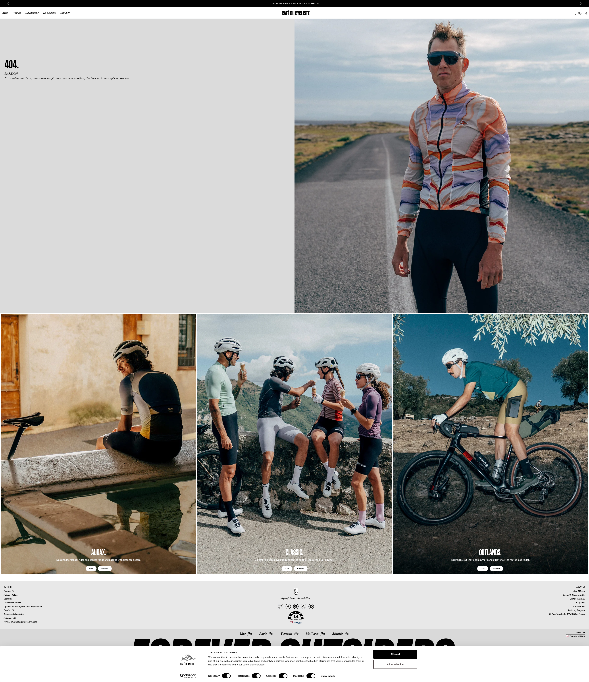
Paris (263, 633)
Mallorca (312, 633)
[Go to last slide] (8, 3)
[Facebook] (288, 606)
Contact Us (9, 591)
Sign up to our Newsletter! (296, 598)
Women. (105, 568)
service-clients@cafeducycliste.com (20, 622)
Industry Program (576, 610)
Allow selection (395, 664)
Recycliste (580, 602)
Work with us (578, 606)
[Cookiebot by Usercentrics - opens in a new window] (188, 676)
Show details (328, 676)
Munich (337, 633)
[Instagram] (280, 606)
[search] (573, 12)
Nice (243, 633)
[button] (296, 617)
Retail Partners (577, 599)
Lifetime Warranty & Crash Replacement (23, 606)
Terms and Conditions (14, 614)
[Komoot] (311, 606)
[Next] (582, 447)
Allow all (395, 654)
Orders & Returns (12, 602)
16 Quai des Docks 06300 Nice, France (567, 614)
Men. (91, 568)
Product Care (10, 610)
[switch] (256, 675)
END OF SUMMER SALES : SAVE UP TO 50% (295, 3)
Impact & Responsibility (574, 595)
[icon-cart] (585, 12)
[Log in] (579, 12)
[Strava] (303, 606)
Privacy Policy (10, 618)
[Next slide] (580, 3)
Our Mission (579, 591)
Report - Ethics (11, 595)
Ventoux (286, 633)
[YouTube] (296, 606)
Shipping (8, 599)
